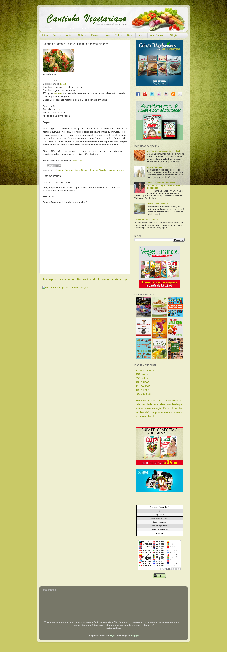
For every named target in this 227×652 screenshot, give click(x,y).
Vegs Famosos (157, 35)
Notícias (82, 35)
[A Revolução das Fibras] (159, 316)
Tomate (112, 170)
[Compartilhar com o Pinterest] (59, 165)
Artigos (69, 35)
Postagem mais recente (58, 279)
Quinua (84, 170)
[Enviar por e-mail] (48, 165)
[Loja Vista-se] (159, 491)
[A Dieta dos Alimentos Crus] (175, 337)
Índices (141, 35)
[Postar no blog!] (51, 165)
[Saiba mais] (159, 287)
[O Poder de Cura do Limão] (159, 358)
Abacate (59, 170)
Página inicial (86, 279)
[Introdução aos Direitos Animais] (175, 358)
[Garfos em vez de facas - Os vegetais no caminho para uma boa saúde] (175, 316)
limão (58, 109)
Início (45, 35)
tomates (58, 93)
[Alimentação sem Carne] (143, 358)
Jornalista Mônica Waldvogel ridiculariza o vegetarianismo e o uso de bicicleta (165, 185)
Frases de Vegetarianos (146, 220)
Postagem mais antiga (112, 279)
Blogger (135, 635)
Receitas (57, 35)
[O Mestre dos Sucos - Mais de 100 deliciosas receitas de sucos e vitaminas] (159, 337)
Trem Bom (77, 160)
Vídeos (118, 35)
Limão (77, 170)
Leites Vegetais (154, 167)
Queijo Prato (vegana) (158, 204)
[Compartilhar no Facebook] (57, 165)
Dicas (130, 35)
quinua (62, 84)
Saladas (103, 170)
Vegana (120, 170)
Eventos (95, 35)
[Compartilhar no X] (54, 165)
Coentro (69, 170)
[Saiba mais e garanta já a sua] (159, 85)
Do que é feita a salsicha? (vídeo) (163, 151)
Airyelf (112, 635)
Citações (174, 35)
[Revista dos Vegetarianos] (143, 316)
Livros (107, 35)
